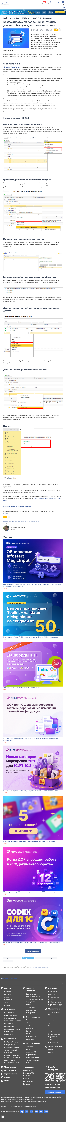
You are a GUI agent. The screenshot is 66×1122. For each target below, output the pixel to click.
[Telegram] (22, 1111)
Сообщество (9, 1034)
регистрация (34, 967)
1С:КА (50, 1018)
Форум (7, 1077)
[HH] (31, 1111)
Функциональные (10, 1015)
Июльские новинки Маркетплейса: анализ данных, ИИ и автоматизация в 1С (30, 841)
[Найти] (62, 983)
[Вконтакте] (26, 1111)
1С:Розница (52, 1026)
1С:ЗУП (51, 1028)
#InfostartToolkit (7, 521)
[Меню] (3, 3)
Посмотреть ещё (33, 951)
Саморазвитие (31, 1013)
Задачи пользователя (12, 1021)
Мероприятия (10, 1067)
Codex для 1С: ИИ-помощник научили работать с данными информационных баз (31, 942)
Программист (53, 991)
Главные (7, 994)
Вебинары (30, 1039)
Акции (28, 1023)
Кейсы (28, 1034)
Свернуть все (8, 961)
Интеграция (8, 1032)
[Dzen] (36, 1111)
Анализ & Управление (31, 989)
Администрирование (12, 1029)
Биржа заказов (10, 1074)
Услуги (28, 1031)
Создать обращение (55, 1092)
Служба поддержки (53, 1068)
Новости (7, 991)
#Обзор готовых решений (33, 521)
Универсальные (54, 1034)
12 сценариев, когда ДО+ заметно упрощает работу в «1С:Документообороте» (30, 892)
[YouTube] (41, 1111)
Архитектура (31, 1010)
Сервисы (29, 1028)
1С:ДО (50, 1031)
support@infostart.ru (54, 1087)
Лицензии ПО (31, 1052)
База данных (9, 1026)
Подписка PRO (9, 1012)
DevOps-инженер (54, 1002)
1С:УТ (50, 1023)
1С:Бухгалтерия (54, 1012)
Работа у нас (28, 1081)
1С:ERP (50, 1015)
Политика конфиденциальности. (35, 1101)
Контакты (27, 1084)
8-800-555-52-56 (52, 1085)
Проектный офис (55, 1046)
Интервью (8, 1000)
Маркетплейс (54, 1009)
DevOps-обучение (11, 1042)
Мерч (6, 1081)
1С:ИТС (29, 1025)
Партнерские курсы (55, 1005)
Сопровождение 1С (33, 1018)
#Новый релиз (22, 521)
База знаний (9, 1009)
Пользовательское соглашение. (12, 1101)
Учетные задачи (10, 1018)
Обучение (52, 988)
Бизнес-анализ (31, 994)
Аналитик (51, 994)
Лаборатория (10, 1039)
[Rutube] (46, 1111)
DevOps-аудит (9, 1045)
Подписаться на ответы (13, 958)
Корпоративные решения (33, 1044)
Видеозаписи (10, 1070)
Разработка (8, 1023)
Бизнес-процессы (33, 997)
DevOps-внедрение (11, 1047)
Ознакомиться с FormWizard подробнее (17, 506)
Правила (26, 1076)
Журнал (7, 988)
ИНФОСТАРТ (7, 513)
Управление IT (31, 1007)
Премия (7, 1005)
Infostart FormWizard (11, 67)
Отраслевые (31, 1055)
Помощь (26, 1078)
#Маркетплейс (15, 521)
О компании (28, 1067)
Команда (29, 1004)
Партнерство (31, 1036)
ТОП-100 (7, 1002)
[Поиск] (7, 3)
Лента (6, 997)
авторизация (43, 967)
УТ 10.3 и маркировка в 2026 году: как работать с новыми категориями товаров (31, 791)
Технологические (32, 1060)
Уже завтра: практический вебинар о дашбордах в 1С (22, 687)
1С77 (50, 1039)
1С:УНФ (51, 1020)
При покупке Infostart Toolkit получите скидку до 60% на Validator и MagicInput (30, 637)
